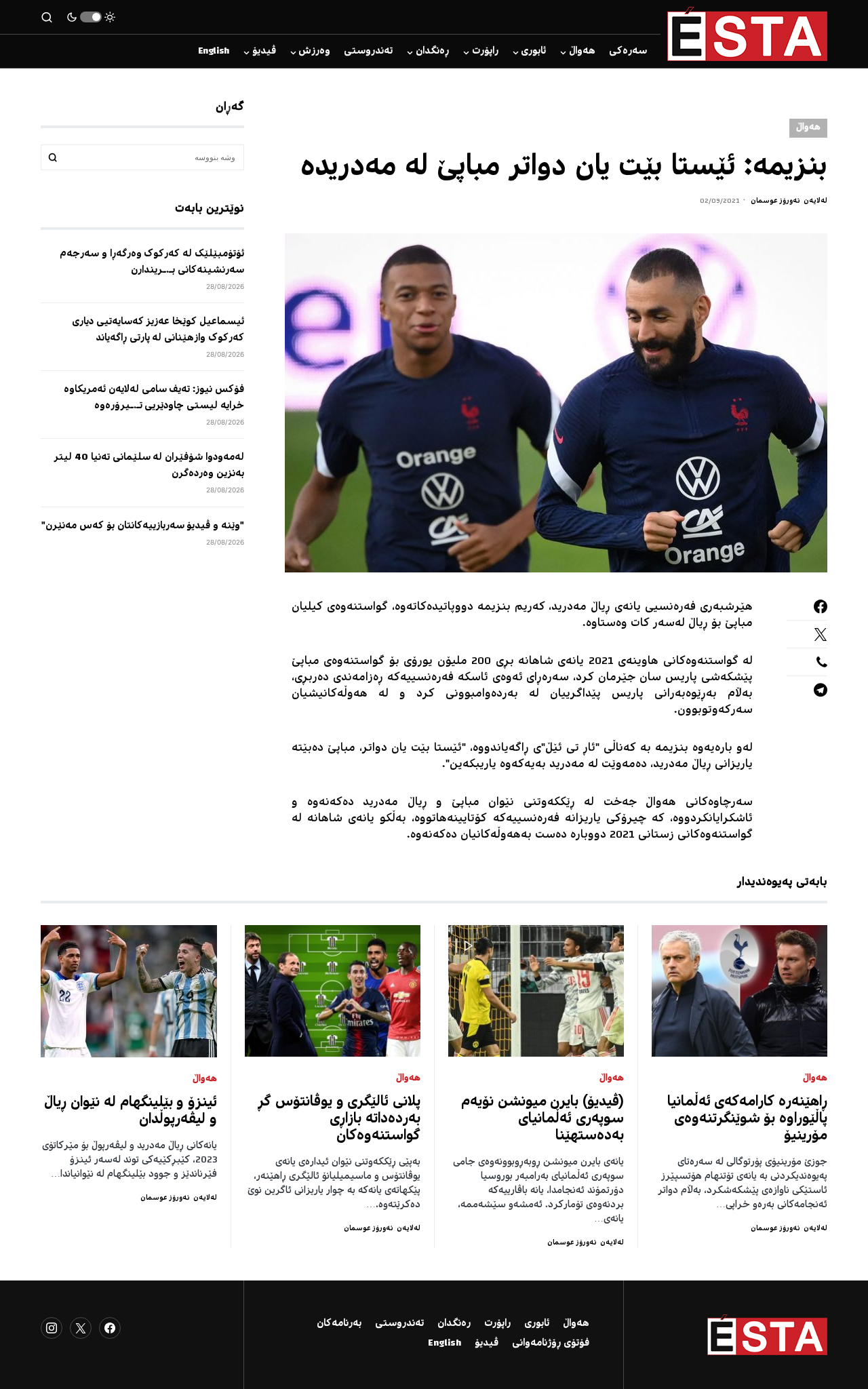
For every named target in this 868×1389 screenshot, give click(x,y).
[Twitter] (81, 1328)
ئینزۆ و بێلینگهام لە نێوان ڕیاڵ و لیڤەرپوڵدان (130, 1111)
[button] (90, 17)
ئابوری (536, 1324)
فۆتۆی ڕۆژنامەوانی (550, 1343)
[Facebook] (110, 1328)
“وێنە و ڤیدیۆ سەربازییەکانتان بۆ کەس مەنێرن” (142, 525)
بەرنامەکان (339, 1324)
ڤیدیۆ (486, 1343)
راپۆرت (497, 1324)
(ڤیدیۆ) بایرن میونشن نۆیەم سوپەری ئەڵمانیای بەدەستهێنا (542, 1119)
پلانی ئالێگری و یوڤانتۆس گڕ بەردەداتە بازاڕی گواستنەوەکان (339, 1119)
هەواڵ (808, 127)
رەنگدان (454, 1324)
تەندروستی (399, 1324)
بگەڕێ (52, 157)
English (444, 1343)
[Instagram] (51, 1328)
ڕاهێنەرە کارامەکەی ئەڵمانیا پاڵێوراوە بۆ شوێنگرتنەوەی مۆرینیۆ (747, 1119)
